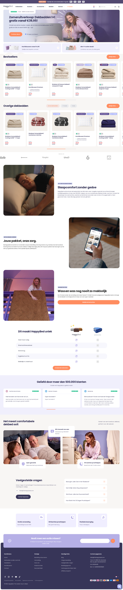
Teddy (73, 106)
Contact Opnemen (23, 497)
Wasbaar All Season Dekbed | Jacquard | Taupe (61, 85)
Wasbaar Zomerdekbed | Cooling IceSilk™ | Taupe (12, 88)
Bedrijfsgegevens (66, 565)
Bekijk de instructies (88, 302)
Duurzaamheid (38, 568)
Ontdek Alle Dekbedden (61, 368)
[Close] (111, 6)
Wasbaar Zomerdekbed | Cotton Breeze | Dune (83, 88)
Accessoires (40, 6)
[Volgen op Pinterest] (12, 577)
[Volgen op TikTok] (20, 577)
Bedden (51, 6)
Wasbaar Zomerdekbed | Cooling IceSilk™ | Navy (106, 137)
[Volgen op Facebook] (5, 577)
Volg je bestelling (66, 560)
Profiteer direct (15, 34)
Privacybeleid (18, 580)
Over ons (36, 563)
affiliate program (66, 571)
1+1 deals (70, 6)
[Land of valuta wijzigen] (94, 6)
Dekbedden (19, 6)
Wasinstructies (38, 565)
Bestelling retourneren (40, 557)
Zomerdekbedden (53, 106)
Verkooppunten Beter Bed (68, 568)
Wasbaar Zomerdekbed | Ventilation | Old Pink (36, 134)
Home (5, 557)
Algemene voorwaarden (28, 580)
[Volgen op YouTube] (16, 577)
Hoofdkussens (8, 565)
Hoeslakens (7, 563)
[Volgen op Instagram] (9, 577)
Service (60, 6)
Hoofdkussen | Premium (36, 87)
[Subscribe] (113, 541)
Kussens (29, 6)
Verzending (37, 560)
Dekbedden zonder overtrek (12, 560)
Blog (62, 557)
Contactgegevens (39, 580)
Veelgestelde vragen (67, 563)
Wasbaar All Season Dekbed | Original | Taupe (108, 88)
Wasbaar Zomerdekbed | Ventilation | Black (59, 137)
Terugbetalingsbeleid (8, 580)
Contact (6, 568)
